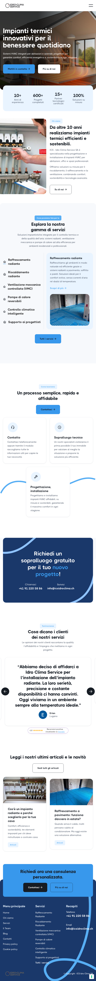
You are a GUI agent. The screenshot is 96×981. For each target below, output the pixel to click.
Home (6, 912)
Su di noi (61, 189)
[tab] (22, 262)
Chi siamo (8, 918)
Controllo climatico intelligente (45, 950)
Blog (5, 933)
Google (61, 732)
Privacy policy (10, 944)
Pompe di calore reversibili (43, 941)
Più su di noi (49, 69)
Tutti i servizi (48, 339)
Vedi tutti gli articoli (48, 768)
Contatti (7, 939)
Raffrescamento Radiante (43, 914)
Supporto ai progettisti (47, 957)
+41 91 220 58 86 (30, 588)
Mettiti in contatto (19, 69)
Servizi (6, 923)
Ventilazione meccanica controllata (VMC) (47, 932)
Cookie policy (10, 949)
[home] (15, 5)
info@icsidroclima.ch (60, 588)
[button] (91, 5)
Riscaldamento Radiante (43, 923)
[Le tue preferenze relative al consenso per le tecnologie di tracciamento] (91, 976)
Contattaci (48, 409)
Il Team (7, 928)
